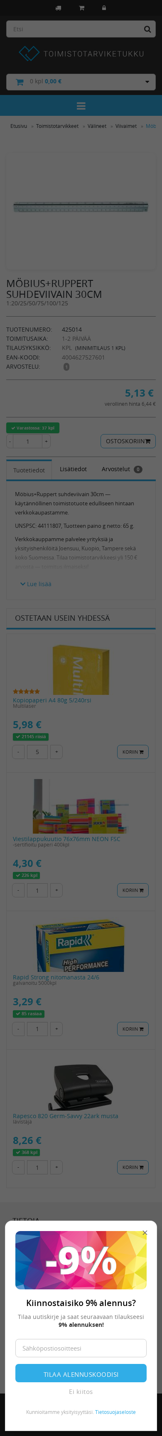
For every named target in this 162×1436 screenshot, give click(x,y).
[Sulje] (145, 1232)
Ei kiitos (81, 1391)
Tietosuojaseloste (115, 1412)
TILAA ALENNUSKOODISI (81, 1374)
